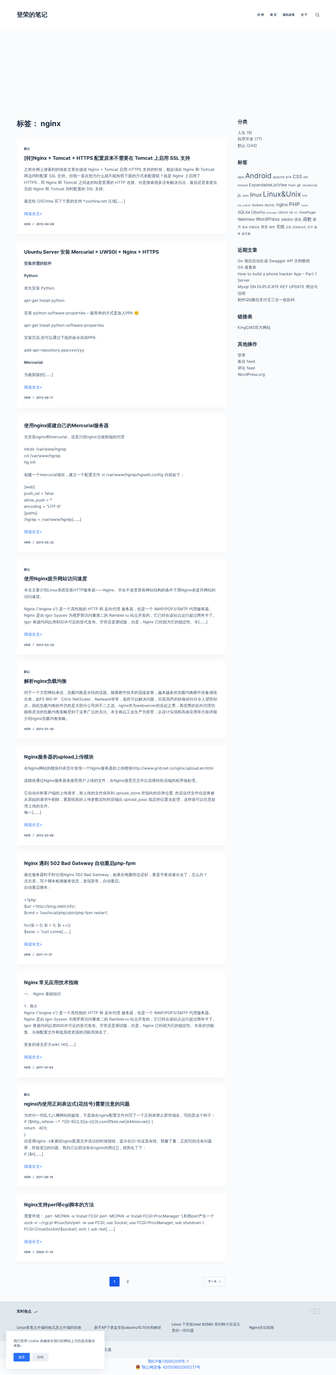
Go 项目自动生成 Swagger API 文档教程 (274, 260)
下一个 (212, 1281)
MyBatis (257, 205)
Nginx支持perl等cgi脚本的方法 (59, 1205)
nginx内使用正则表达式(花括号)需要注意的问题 (77, 1104)
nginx (282, 204)
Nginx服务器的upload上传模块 (59, 757)
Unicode (271, 212)
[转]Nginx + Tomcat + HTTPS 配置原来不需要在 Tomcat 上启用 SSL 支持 (107, 158)
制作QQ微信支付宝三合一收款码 (266, 299)
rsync (304, 205)
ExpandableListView (268, 184)
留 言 (273, 14)
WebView (246, 219)
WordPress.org (251, 374)
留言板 (246, 233)
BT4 (288, 177)
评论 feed (246, 368)
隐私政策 (289, 14)
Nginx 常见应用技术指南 (51, 982)
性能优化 (254, 227)
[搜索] (317, 15)
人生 (241, 132)
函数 (307, 219)
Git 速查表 (247, 267)
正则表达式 (299, 227)
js (239, 195)
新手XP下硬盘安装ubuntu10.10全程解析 (127, 1327)
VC (296, 212)
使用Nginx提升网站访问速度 (55, 579)
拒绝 (40, 1357)
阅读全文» (33, 213)
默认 (27, 148)
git (299, 185)
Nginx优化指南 (261, 1327)
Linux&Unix (282, 194)
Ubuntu (258, 212)
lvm (304, 195)
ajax (241, 177)
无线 (280, 226)
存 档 (260, 14)
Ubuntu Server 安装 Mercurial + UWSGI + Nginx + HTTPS (91, 252)
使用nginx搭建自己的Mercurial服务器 (66, 425)
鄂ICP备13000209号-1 (168, 1361)
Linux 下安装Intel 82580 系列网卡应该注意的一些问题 (206, 1327)
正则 (288, 227)
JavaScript (309, 185)
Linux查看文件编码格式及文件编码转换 (49, 1327)
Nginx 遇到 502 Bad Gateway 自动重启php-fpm (80, 863)
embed (243, 185)
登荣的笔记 (32, 14)
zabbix (287, 219)
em (305, 177)
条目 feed (246, 361)
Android (258, 175)
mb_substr (244, 205)
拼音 (264, 227)
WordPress (268, 219)
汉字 (310, 227)
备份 (245, 227)
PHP (294, 204)
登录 (241, 354)
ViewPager (307, 212)
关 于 (304, 14)
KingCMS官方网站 (254, 327)
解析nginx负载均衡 (45, 681)
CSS (297, 176)
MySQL (270, 205)
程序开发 (245, 138)
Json (245, 195)
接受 (21, 1357)
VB (291, 212)
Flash (292, 185)
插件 (272, 227)
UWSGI (283, 212)
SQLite (244, 212)
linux (256, 194)
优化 (298, 219)
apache (279, 177)
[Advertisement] (168, 66)
